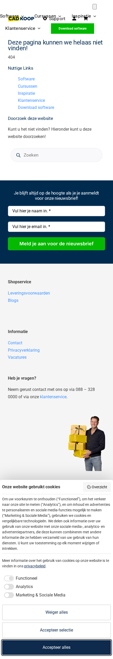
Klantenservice (31, 100)
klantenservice (53, 396)
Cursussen (27, 86)
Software (26, 78)
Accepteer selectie (56, 630)
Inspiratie (26, 93)
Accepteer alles (56, 647)
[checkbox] (19, 578)
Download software (36, 107)
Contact (15, 342)
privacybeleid (34, 566)
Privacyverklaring (24, 350)
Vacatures (17, 357)
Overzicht (99, 487)
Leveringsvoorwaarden (29, 293)
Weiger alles (56, 612)
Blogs (13, 300)
